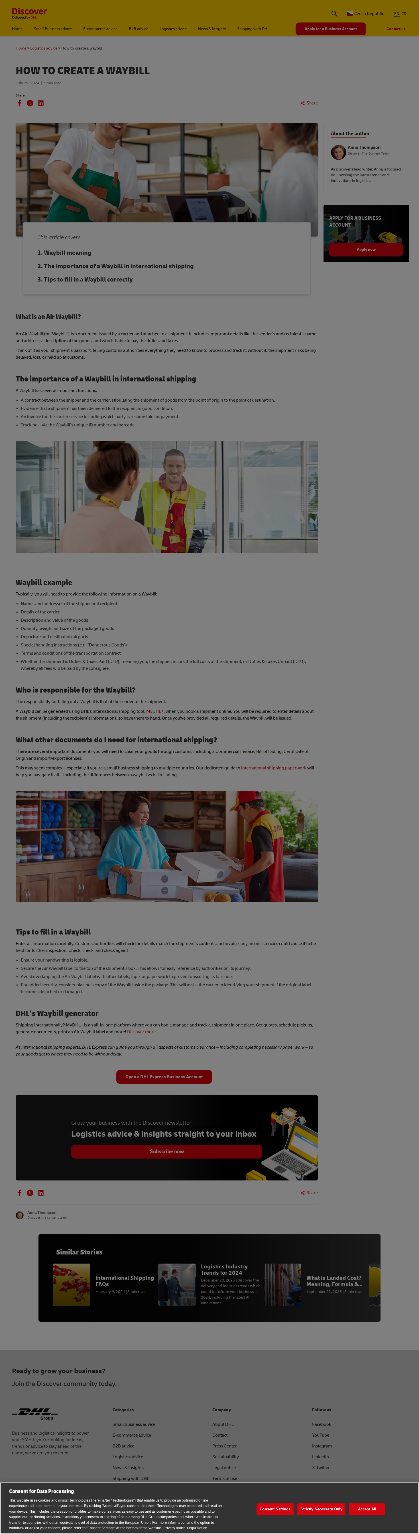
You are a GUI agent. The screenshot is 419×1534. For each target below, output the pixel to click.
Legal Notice (197, 1528)
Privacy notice (174, 1528)
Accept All (367, 1509)
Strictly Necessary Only (321, 1509)
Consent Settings (275, 1509)
